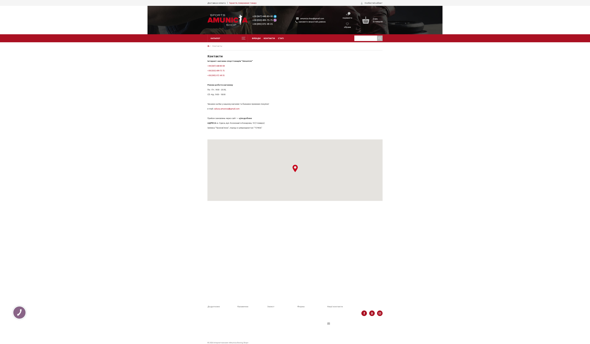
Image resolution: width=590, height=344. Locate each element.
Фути (269, 335)
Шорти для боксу (305, 311)
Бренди (256, 38)
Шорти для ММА (305, 316)
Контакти (269, 38)
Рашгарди (302, 328)
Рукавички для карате (247, 325)
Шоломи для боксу (276, 311)
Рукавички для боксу (247, 316)
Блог (209, 316)
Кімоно (300, 333)
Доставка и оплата (216, 3)
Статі (281, 38)
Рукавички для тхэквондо (249, 335)
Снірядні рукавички (246, 321)
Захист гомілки (274, 321)
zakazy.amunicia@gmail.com (227, 109)
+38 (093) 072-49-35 (262, 24)
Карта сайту (213, 325)
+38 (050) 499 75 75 (216, 70)
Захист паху (272, 316)
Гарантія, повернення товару (242, 3)
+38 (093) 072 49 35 (216, 75)
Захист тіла (272, 330)
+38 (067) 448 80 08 (216, 66)
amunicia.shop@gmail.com (312, 18)
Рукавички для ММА (246, 311)
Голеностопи (273, 325)
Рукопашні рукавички (247, 330)
